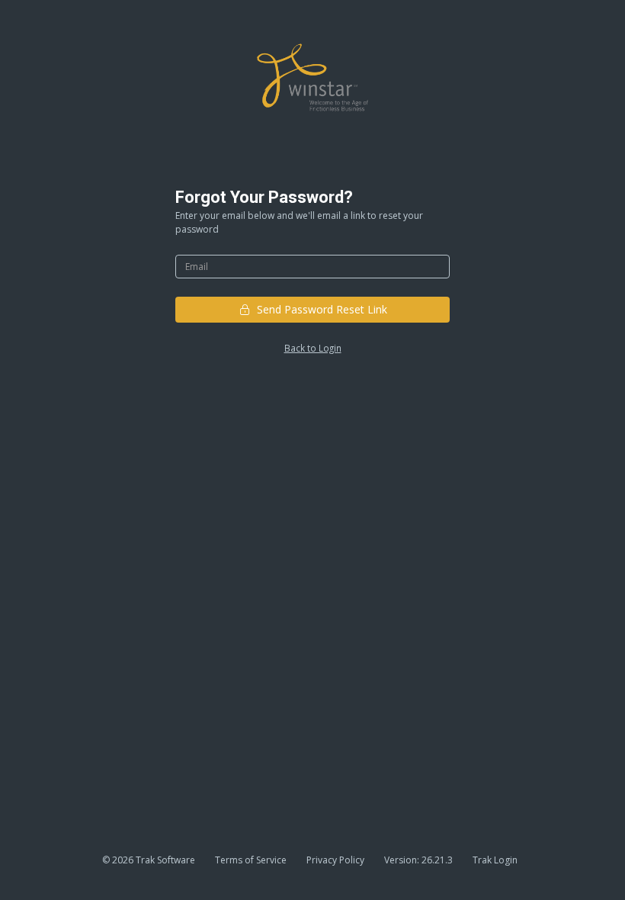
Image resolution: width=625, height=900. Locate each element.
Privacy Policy (335, 859)
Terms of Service (251, 859)
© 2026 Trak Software (148, 859)
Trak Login (495, 859)
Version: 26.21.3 (418, 859)
